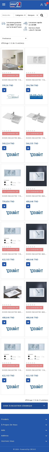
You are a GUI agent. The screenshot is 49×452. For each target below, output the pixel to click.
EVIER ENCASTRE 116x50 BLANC (12, 80)
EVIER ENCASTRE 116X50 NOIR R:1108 (12, 196)
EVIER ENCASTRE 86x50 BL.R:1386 (12, 138)
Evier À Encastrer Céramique (17, 406)
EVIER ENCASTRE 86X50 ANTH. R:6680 (12, 312)
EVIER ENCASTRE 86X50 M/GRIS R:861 (36, 254)
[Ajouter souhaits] (4, 90)
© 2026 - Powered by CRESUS (24, 449)
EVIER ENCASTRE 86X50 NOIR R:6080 (36, 196)
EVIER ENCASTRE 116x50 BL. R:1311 (36, 138)
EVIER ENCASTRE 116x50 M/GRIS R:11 (12, 370)
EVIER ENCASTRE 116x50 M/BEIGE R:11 (36, 370)
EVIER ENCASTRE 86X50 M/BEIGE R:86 (36, 312)
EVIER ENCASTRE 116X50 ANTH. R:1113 (12, 254)
